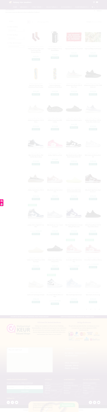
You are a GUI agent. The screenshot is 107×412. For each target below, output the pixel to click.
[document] (53, 206)
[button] (68, 191)
